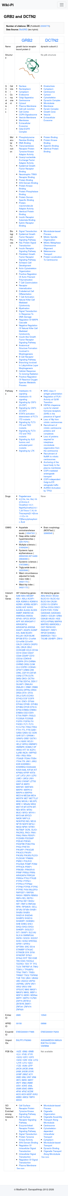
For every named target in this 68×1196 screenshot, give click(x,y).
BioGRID (23, 29)
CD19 (18, 652)
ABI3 (23, 595)
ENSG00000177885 (25, 1031)
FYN (28, 729)
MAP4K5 (29, 786)
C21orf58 (20, 641)
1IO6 (30, 1059)
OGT (43, 627)
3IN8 (34, 1077)
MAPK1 (19, 789)
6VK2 (35, 1094)
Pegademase (25, 496)
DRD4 (19, 692)
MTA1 (23, 809)
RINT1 (54, 629)
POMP (28, 863)
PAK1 (33, 832)
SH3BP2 (20, 918)
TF (31, 963)
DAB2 (18, 678)
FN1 (23, 726)
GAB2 (19, 732)
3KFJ (18, 1079)
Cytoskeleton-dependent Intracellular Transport (50, 1132)
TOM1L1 (20, 969)
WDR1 (27, 995)
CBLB (23, 647)
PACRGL (20, 832)
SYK (27, 952)
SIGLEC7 (29, 929)
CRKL (19, 672)
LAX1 (28, 775)
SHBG (24, 923)
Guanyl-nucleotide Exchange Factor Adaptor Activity (27, 160)
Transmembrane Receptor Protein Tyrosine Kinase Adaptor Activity (26, 150)
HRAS (19, 749)
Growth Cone (50, 111)
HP (34, 746)
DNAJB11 (20, 687)
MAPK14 (20, 792)
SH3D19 (28, 918)
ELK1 (18, 701)
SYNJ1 (29, 955)
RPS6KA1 (26, 906)
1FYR (30, 1054)
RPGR (44, 632)
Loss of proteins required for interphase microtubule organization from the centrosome (51, 443)
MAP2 (27, 783)
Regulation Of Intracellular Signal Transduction (27, 1148)
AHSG (30, 607)
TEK (27, 963)
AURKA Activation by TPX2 (52, 489)
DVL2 (18, 695)
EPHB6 (19, 706)
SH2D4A (29, 915)
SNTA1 (19, 938)
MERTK (19, 798)
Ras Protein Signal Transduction (27, 244)
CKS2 (26, 664)
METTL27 (33, 798)
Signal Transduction (28, 231)
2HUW (25, 1071)
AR (22, 621)
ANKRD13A (28, 612)
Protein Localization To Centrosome (53, 258)
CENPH (54, 604)
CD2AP (25, 655)
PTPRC (34, 886)
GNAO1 (44, 615)
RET (26, 900)
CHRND (19, 664)
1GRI (24, 1059)
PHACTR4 (30, 843)
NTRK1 (31, 826)
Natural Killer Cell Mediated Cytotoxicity (27, 302)
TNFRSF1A (27, 966)
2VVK (31, 1071)
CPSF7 (19, 669)
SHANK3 (30, 920)
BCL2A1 (20, 635)
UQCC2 (24, 980)
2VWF (19, 1074)
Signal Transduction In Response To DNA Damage (28, 314)
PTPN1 (19, 880)
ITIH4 (18, 761)
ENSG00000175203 (50, 1031)
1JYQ (35, 1059)
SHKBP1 (20, 929)
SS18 (32, 946)
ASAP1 (19, 629)
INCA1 (25, 752)
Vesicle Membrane (27, 117)
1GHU (19, 1059)
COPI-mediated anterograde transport (51, 473)
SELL (34, 906)
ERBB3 (33, 709)
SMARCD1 (46, 635)
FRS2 (28, 726)
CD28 (18, 655)
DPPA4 (27, 689)
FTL (23, 729)
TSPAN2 (34, 975)
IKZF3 (32, 749)
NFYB (19, 823)
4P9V (18, 1091)
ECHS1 (30, 695)
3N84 (24, 1082)
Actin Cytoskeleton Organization (27, 270)
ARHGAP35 (21, 627)
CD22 (24, 652)
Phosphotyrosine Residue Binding (26, 139)
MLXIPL (33, 801)
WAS (27, 989)
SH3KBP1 (20, 920)
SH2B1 (33, 909)
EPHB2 (34, 704)
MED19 (19, 795)
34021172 (23, 581)
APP (18, 621)
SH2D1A (20, 915)
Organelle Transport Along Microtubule (53, 1152)
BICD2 (56, 595)
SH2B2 (19, 912)
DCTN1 (31, 678)
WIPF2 (26, 997)
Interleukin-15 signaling (25, 392)
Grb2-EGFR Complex (24, 130)
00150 (19, 1023)
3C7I (30, 1074)
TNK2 (35, 966)
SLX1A (19, 935)
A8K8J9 (58, 1040)
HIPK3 (25, 744)
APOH (32, 618)
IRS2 (23, 755)
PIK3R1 (27, 852)
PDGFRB (20, 843)
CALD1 (19, 644)
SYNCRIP (20, 955)
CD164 (35, 649)
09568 (43, 1023)
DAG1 (24, 678)
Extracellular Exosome (24, 124)
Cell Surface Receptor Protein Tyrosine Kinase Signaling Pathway (27, 1109)
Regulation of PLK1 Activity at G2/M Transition (52, 399)
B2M (23, 632)
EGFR (31, 698)
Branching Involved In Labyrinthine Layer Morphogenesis (28, 365)
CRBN (26, 669)
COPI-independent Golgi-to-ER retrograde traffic (52, 482)
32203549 (23, 570)
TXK (23, 977)
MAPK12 (28, 789)
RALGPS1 (33, 889)
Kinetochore (49, 85)
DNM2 (35, 687)
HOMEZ (29, 746)
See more (20, 1168)
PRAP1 (28, 866)
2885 (18, 1014)
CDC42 (19, 658)
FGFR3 (26, 721)
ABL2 (24, 598)
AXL (18, 632)
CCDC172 (45, 604)
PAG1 (27, 832)
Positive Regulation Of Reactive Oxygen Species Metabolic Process (28, 381)
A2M (18, 595)
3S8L (30, 1085)
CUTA (31, 675)
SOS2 (25, 940)
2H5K (18, 1071)
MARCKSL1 (55, 624)
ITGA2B (19, 758)
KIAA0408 (31, 766)
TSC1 (54, 635)
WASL (26, 992)
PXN (26, 889)
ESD (26, 712)
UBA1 (28, 977)
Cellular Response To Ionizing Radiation (28, 372)
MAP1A (19, 783)
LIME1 (19, 778)
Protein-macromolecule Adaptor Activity (26, 205)
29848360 (23, 558)
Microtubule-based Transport (52, 1144)
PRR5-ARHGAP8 (26, 874)
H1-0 (18, 741)
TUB (18, 977)
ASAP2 (27, 629)
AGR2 (19, 607)
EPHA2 (19, 704)
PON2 (34, 863)
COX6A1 (32, 667)
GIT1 (23, 735)
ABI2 (43, 595)
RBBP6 (27, 895)
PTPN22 (28, 883)
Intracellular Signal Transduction (27, 1155)
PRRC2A (31, 875)
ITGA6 (27, 758)
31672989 (23, 564)
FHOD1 (19, 724)
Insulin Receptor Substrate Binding (27, 218)
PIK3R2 (19, 855)
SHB (18, 923)
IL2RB (19, 752)
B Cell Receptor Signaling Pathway (27, 358)
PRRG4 (19, 878)
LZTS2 (33, 781)
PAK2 (18, 835)
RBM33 (34, 895)
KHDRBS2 (21, 766)
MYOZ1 (28, 815)
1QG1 (30, 1062)
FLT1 (26, 724)
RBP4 (19, 898)
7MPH (32, 1097)
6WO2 (25, 1097)
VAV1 (33, 983)
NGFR (25, 823)
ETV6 (18, 715)
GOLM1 (52, 615)
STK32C (29, 949)
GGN (34, 732)
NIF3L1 (32, 823)
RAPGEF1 (21, 892)
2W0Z (25, 1074)
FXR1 (49, 609)
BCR (26, 635)
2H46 (30, 1068)
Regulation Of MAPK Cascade (28, 321)
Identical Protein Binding (26, 213)
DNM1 (28, 687)
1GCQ (19, 1057)
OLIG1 (34, 829)
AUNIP (34, 629)
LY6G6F (25, 781)
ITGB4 (33, 758)
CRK (32, 669)
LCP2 (33, 775)
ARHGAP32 (21, 624)
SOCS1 (26, 938)
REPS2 (19, 900)
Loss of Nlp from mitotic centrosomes (53, 421)
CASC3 (26, 644)
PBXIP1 (31, 835)
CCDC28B (20, 649)
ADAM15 (34, 601)
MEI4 (33, 795)
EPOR (26, 706)
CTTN (25, 675)
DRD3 (33, 689)
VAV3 (24, 986)
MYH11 (32, 812)
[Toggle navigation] (61, 5)
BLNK (32, 635)
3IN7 (29, 1077)
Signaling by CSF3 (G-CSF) (27, 404)
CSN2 (19, 675)
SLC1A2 (32, 932)
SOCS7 (34, 938)
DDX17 (34, 681)
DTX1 (24, 692)
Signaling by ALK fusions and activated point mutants (27, 443)
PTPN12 (20, 883)
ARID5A (31, 627)
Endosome (24, 94)
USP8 (27, 983)
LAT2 (22, 775)
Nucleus (22, 85)
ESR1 (31, 712)
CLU (18, 667)
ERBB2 (25, 709)
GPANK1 (30, 735)
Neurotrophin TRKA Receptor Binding (28, 176)
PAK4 (24, 835)
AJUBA (19, 609)
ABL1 (18, 598)
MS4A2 (27, 803)
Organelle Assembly (53, 1116)
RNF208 (32, 903)
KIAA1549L (21, 769)
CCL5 (28, 649)
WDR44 (33, 995)
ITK (23, 761)
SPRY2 (26, 943)
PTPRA (26, 886)
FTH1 (18, 729)
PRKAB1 (20, 869)
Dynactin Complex (52, 100)
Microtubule (49, 103)
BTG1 (25, 638)
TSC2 (26, 975)
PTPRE (19, 889)
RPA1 (18, 906)
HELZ (18, 744)
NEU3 (33, 821)
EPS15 (33, 706)
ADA (18, 601)
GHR (18, 735)
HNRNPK (20, 746)
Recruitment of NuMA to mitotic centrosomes (51, 456)
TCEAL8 (30, 960)
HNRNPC (33, 744)
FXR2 (55, 609)
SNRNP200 (28, 935)
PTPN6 (19, 886)
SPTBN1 (20, 946)
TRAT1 (25, 972)
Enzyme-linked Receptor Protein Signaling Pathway (27, 1128)
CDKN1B (27, 658)
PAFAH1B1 (51, 627)
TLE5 (18, 966)
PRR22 (25, 872)
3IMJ (24, 1077)
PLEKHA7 (20, 858)
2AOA (19, 1068)
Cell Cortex (24, 111)
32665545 (48, 533)
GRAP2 (19, 738)
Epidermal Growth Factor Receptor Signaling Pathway (27, 237)
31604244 (23, 547)
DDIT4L (26, 681)
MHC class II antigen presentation (53, 392)
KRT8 (32, 772)
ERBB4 (19, 712)
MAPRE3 (45, 624)
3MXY (30, 1079)
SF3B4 (26, 909)
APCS (26, 618)
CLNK (32, 664)
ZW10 (59, 638)
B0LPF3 (20, 1040)
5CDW (30, 1091)
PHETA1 (26, 846)
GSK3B (44, 618)
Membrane (24, 120)
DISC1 (57, 607)
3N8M (30, 1082)
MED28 (27, 795)
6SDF (29, 1094)
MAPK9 (28, 792)
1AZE (18, 1051)
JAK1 (28, 761)
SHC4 (31, 926)
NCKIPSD (20, 821)
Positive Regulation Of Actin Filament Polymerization (28, 276)
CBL (18, 647)
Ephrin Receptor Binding (26, 224)
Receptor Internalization (25, 287)
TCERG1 (20, 963)
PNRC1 (19, 861)
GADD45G (56, 612)
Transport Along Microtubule (51, 1121)
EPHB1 (27, 704)
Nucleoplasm (25, 88)
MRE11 (19, 803)
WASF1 (33, 989)
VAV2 (18, 986)
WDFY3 (19, 995)
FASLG (32, 715)
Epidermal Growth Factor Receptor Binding (27, 168)
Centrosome (24, 100)
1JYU (24, 1062)
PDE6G (27, 841)
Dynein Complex (51, 108)
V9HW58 (45, 1045)
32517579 (23, 541)
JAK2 (34, 761)
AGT (24, 607)
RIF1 (18, 903)
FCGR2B (29, 718)
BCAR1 (29, 632)
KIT (35, 769)
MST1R (19, 806)
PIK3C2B (29, 849)
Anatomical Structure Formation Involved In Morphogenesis (28, 349)
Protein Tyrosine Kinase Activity (26, 1138)
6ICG (18, 1094)
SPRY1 (19, 943)
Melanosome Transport (49, 252)
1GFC (25, 1057)
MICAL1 (25, 801)
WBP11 (33, 992)
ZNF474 (27, 1006)
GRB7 (26, 738)
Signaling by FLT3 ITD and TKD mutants (27, 425)
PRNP (19, 872)
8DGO (19, 1099)
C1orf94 (32, 638)
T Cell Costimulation (28, 282)
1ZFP (30, 1065)
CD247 (31, 652)
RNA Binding (25, 142)
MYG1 (25, 812)
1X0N (24, 1065)
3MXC (24, 1079)
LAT (18, 775)
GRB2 (27, 40)
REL (24, 898)
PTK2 (26, 878)
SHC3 (25, 926)
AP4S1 (19, 618)
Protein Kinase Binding (25, 187)
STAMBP (20, 949)
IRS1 (18, 755)
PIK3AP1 (20, 849)
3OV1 (18, 1085)
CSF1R (25, 672)
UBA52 (35, 977)
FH (32, 721)
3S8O (24, 1088)
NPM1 (25, 826)
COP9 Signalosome (28, 114)
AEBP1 (34, 604)
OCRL (28, 829)
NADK (19, 818)
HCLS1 (30, 741)
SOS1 (19, 940)
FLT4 (18, 726)
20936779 (44, 26)
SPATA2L (32, 940)
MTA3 (29, 809)
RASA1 (19, 895)
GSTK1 (33, 738)
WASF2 (19, 992)
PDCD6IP (29, 838)
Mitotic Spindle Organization (50, 238)
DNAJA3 (29, 684)
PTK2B (33, 878)
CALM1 (53, 601)
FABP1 (25, 715)
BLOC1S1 (45, 598)
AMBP (19, 612)
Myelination (24, 308)
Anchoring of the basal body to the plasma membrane (52, 465)
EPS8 (19, 709)
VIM (29, 986)
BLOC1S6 (45, 601)
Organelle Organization (49, 1112)
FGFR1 (19, 721)
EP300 (31, 701)
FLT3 (31, 724)
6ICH (24, 1094)
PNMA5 (29, 858)
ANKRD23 (20, 615)
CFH (26, 661)
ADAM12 (25, 601)
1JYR (18, 1062)
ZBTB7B (20, 1003)
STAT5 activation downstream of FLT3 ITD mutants (28, 416)
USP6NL (20, 983)
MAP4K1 (20, 786)
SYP (25, 958)
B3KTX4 (45, 1042)
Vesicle (47, 114)
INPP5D (33, 752)
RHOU (31, 900)
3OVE (24, 1085)
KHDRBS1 (26, 764)
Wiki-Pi (8, 5)
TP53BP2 (29, 969)
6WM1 (19, 1097)
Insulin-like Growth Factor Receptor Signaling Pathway (27, 339)
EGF (25, 698)
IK (28, 749)
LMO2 (25, 778)
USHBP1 (52, 638)
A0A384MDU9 (47, 1040)
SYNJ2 (19, 958)
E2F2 (24, 695)
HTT (24, 749)
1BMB (31, 1051)
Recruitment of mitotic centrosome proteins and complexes (52, 429)
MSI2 (33, 803)
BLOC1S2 (54, 598)
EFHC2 (19, 698)
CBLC (29, 647)
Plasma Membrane (27, 105)
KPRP (26, 772)
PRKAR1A (30, 869)
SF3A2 (19, 909)
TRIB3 (31, 972)
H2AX (23, 741)
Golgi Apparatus (26, 97)
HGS (58, 618)
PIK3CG (20, 852)
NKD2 (19, 826)
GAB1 (33, 729)
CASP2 (34, 644)
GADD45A (45, 612)
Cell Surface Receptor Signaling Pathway (27, 1119)
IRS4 (29, 755)
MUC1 (19, 812)
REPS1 (30, 898)
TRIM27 (19, 975)
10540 (43, 1014)
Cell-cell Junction (27, 108)
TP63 (18, 972)
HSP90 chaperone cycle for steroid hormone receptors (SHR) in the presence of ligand (52, 411)
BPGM (19, 638)
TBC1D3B (32, 958)
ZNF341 (19, 1006)
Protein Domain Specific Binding (26, 198)
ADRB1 (19, 604)
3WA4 (30, 1088)
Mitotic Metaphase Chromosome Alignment (52, 245)
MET (26, 798)
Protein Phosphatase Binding (28, 193)
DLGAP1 (20, 684)
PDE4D (19, 841)
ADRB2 (27, 604)
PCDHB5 (20, 838)
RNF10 (24, 903)
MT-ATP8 (28, 806)
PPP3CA (20, 866)
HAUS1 (51, 618)
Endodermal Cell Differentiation (26, 292)
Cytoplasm (24, 91)
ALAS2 (27, 609)
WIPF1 (19, 997)
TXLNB (44, 638)
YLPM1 (33, 997)
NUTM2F (20, 829)
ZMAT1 (28, 1003)
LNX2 (18, 781)
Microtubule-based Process (52, 233)
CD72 (31, 655)
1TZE (18, 1065)
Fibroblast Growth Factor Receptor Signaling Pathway (27, 256)
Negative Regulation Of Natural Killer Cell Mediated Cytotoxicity (28, 329)
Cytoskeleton (50, 97)
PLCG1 (35, 855)
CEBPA (19, 661)
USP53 (32, 980)
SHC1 (30, 923)
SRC (27, 946)
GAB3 (25, 732)
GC (29, 732)
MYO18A (20, 815)
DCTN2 (51, 40)
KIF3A (30, 769)
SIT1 (18, 932)
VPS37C (20, 989)
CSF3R (32, 672)
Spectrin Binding (51, 145)
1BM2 (24, 1051)
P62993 (27, 1040)
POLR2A (20, 863)
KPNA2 (19, 772)
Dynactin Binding (51, 1148)
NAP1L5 (26, 818)
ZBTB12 (27, 1000)
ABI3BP (30, 595)
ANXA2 (29, 615)
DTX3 (30, 692)
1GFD (31, 1057)
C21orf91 (29, 641)
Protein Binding (26, 179)
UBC (18, 980)
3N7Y (18, 1082)
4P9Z (24, 1091)
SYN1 (32, 952)
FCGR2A (20, 718)
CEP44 (44, 607)
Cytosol (22, 103)
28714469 (32, 555)
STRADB (20, 952)
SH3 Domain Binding (28, 182)
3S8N (18, 1088)
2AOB (25, 1068)
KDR (18, 764)
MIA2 (18, 801)
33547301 (30, 533)
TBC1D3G (20, 960)
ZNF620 (19, 1009)
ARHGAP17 (30, 621)
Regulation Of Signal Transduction (28, 1161)
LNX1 (31, 778)
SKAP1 (24, 932)
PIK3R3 (27, 855)
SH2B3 (26, 912)
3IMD (18, 1077)
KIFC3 (44, 621)
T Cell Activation (26, 296)
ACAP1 (31, 598)
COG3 (51, 607)
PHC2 (19, 846)
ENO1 (24, 701)
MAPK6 (58, 621)
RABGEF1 (45, 629)
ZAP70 (19, 1000)
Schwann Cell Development (25, 264)
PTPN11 (27, 880)
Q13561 (52, 1042)
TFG (35, 963)
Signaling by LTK (26, 450)
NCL (28, 821)
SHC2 (19, 926)
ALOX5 (34, 609)
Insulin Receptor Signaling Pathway (27, 250)
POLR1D (28, 861)
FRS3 (34, 726)
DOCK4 (19, 689)
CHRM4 (32, 661)
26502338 (23, 555)
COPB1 (24, 667)
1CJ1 (18, 1054)
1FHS (24, 1054)
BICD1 (49, 595)
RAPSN (30, 892)
